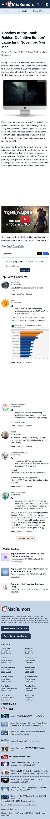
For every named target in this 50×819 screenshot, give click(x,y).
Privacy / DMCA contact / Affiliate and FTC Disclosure (19, 805)
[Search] (42, 4)
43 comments (6, 254)
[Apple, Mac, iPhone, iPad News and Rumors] (20, 7)
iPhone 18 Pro (38, 11)
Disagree (29, 294)
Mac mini (7, 11)
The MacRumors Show (20, 756)
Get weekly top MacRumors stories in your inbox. (25, 261)
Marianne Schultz (31, 676)
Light (3, 815)
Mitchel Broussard (8, 667)
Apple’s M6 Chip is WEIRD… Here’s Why (27, 716)
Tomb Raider (18, 246)
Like (23, 294)
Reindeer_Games (18, 493)
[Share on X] (39, 253)
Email (3, 653)
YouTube (10, 709)
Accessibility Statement (9, 809)
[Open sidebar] (47, 4)
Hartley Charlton (7, 676)
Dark (7, 815)
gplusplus (15, 282)
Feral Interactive (28, 62)
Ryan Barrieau (30, 686)
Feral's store (9, 240)
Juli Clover (15, 577)
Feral (9, 246)
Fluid (31, 813)
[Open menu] (3, 4)
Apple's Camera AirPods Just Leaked (25, 741)
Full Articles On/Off (21, 813)
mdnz (13, 300)
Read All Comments (25, 539)
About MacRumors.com (15, 628)
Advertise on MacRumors (16, 636)
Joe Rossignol (16, 561)
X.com (8, 653)
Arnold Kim (5, 648)
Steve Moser (5, 695)
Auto (43, 813)
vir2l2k (13, 432)
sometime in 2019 (19, 69)
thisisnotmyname (18, 404)
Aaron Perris (29, 695)
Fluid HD (37, 813)
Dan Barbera (5, 686)
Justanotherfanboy (19, 453)
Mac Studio (22, 11)
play (25, 219)
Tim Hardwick (30, 667)
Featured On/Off (7, 813)
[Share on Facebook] (46, 253)
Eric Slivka (28, 648)
